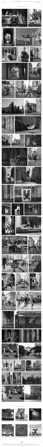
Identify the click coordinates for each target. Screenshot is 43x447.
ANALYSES (39, 1)
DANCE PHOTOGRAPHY (18, 1)
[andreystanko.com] (4, 2)
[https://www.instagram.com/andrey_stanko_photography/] (20, 442)
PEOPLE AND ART (25, 1)
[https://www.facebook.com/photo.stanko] (22, 442)
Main (12, 1)
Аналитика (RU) (38, 2)
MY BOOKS (34, 1)
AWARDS (30, 1)
